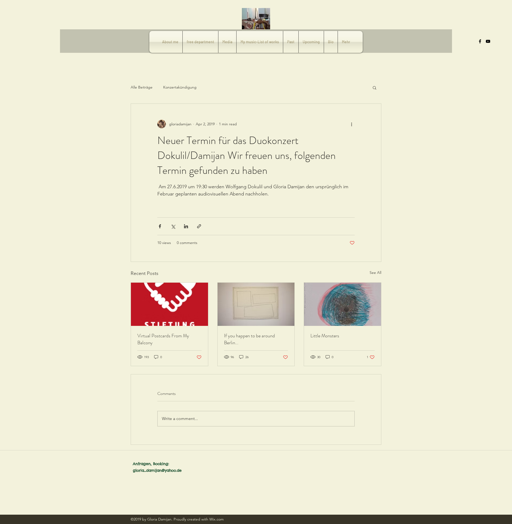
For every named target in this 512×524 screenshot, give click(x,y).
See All (375, 272)
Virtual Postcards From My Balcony (163, 339)
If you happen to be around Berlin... (249, 339)
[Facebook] (480, 41)
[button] (374, 87)
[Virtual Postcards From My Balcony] (169, 304)
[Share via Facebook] (159, 226)
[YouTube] (488, 41)
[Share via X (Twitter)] (172, 226)
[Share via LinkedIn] (186, 226)
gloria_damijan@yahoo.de (157, 470)
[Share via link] (199, 226)
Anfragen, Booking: (151, 463)
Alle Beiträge (142, 87)
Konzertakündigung (180, 87)
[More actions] (351, 124)
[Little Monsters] (342, 304)
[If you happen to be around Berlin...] (256, 304)
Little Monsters (324, 335)
